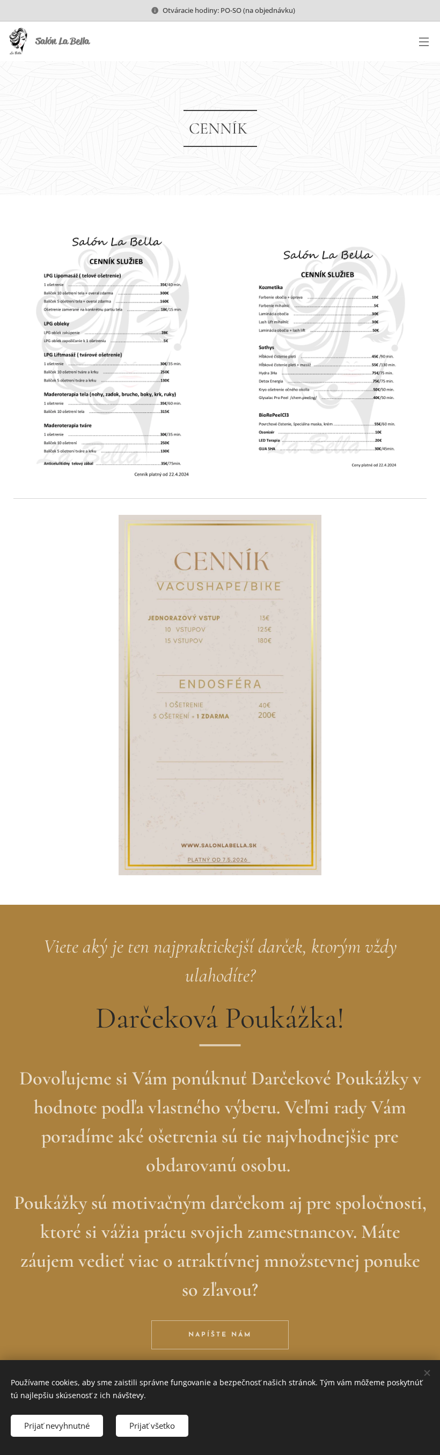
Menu (424, 41)
